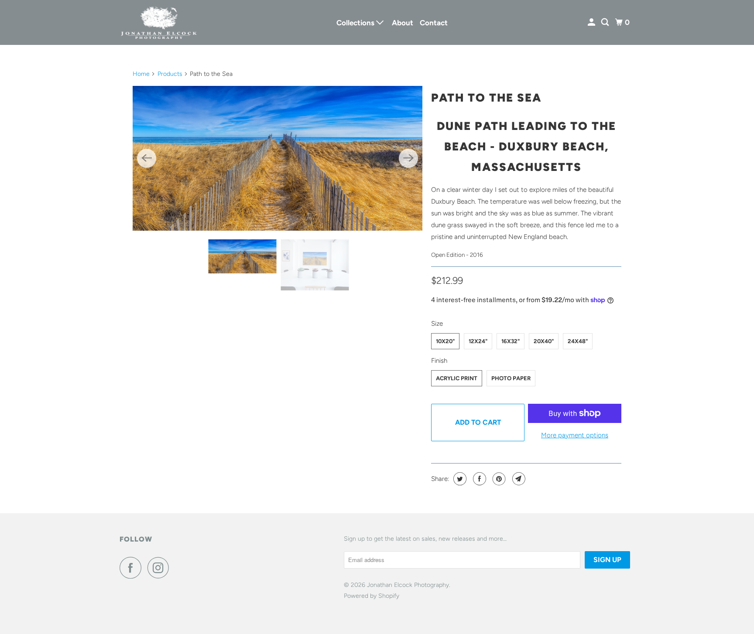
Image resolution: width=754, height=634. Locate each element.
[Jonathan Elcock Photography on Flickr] (177, 568)
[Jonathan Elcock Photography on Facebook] (133, 568)
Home (141, 74)
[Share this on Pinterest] (498, 478)
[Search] (606, 22)
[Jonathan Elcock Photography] (159, 22)
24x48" (578, 341)
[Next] (408, 158)
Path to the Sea (486, 98)
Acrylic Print (456, 378)
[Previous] (146, 158)
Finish (439, 361)
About (402, 22)
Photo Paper (511, 378)
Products (170, 74)
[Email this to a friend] (517, 478)
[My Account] (592, 22)
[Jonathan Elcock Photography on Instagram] (160, 568)
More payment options (574, 435)
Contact (434, 22)
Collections (356, 22)
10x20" (445, 341)
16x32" (510, 341)
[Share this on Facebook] (478, 478)
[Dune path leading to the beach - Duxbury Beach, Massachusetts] (277, 158)
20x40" (544, 341)
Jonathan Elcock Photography (408, 585)
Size (437, 323)
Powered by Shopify (371, 596)
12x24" (478, 341)
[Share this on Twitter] (458, 478)
